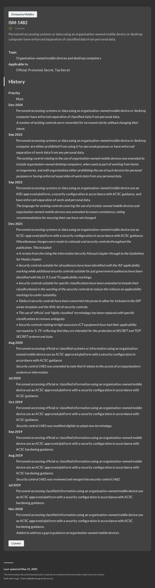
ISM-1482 (18, 22)
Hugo (16, 578)
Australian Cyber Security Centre (87, 574)
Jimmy (49, 578)
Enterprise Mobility (23, 14)
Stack (31, 578)
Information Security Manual (22, 574)
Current (16, 543)
